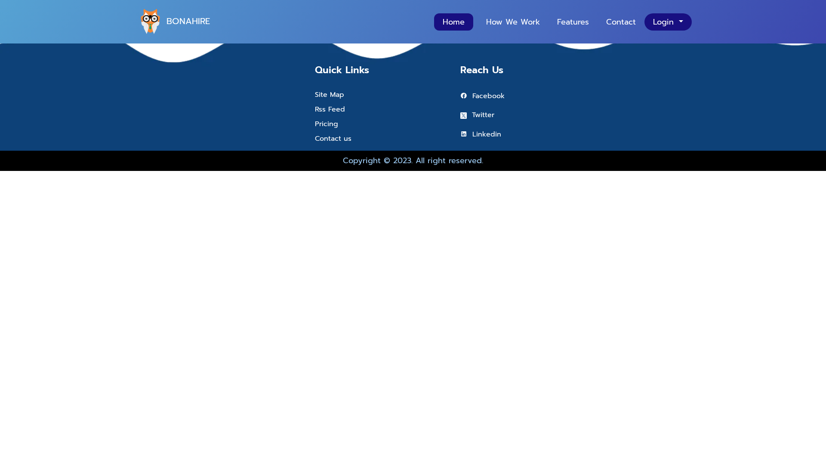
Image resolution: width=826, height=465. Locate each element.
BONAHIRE (188, 21)
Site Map (329, 95)
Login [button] (665, 22)
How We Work (513, 22)
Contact (621, 22)
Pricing (326, 124)
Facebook (486, 96)
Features (573, 22)
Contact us (333, 138)
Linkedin (484, 134)
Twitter (480, 115)
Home (454, 22)
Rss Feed (330, 109)
